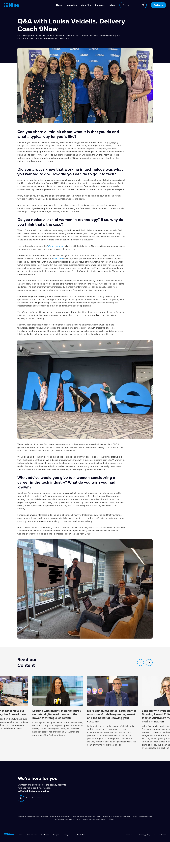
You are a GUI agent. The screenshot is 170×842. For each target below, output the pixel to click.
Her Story (58, 258)
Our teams (100, 5)
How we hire (71, 5)
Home (59, 5)
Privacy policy (144, 835)
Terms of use (130, 835)
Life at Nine (86, 5)
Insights (112, 5)
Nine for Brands (160, 835)
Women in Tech (55, 246)
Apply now (158, 5)
